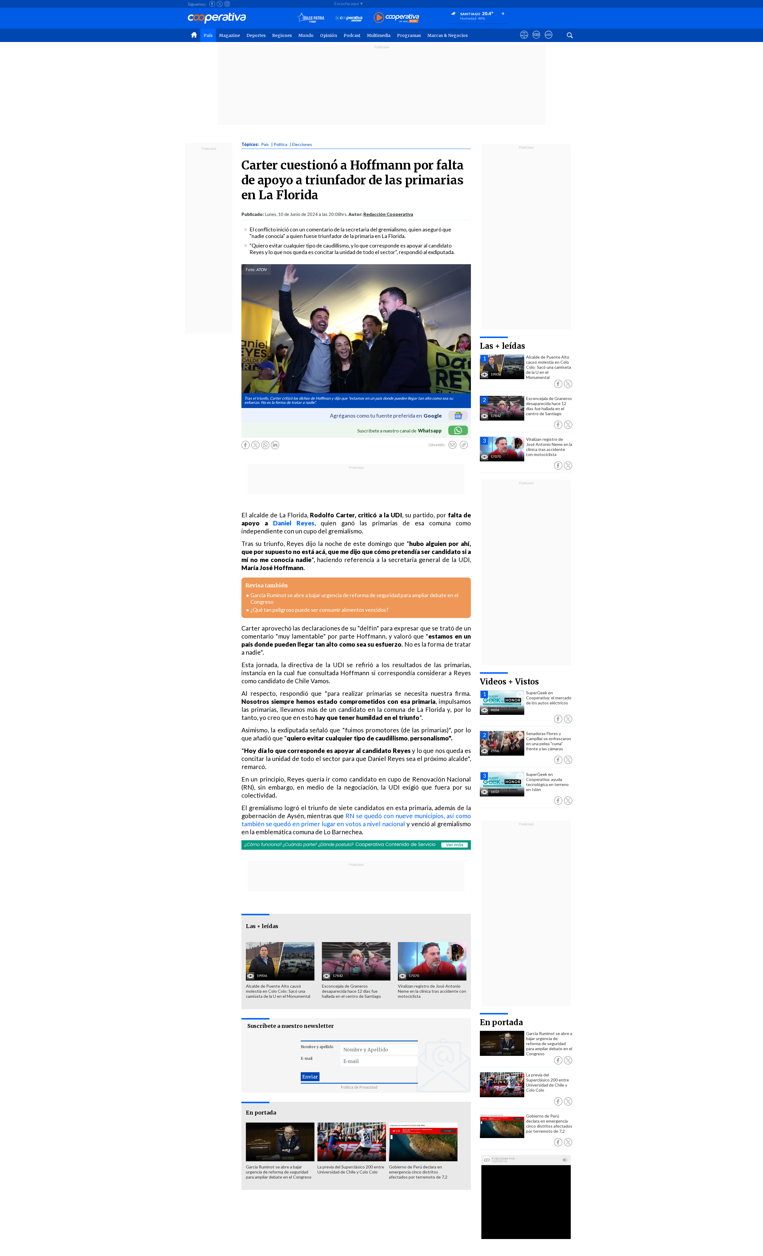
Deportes (256, 35)
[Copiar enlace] (464, 445)
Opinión (328, 35)
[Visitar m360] (536, 40)
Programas (409, 35)
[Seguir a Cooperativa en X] (220, 4)
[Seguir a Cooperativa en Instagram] (227, 4)
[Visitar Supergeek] (549, 40)
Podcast (352, 35)
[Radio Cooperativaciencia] (349, 18)
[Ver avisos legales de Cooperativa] (524, 40)
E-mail (306, 1058)
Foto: (250, 269)
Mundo (306, 35)
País (208, 35)
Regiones (282, 35)
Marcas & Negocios (447, 35)
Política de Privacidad (359, 1087)
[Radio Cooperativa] (396, 18)
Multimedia (378, 35)
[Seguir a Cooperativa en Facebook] (212, 4)
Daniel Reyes (293, 523)
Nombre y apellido (317, 1047)
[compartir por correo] (452, 445)
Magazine (229, 35)
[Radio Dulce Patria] (311, 18)
